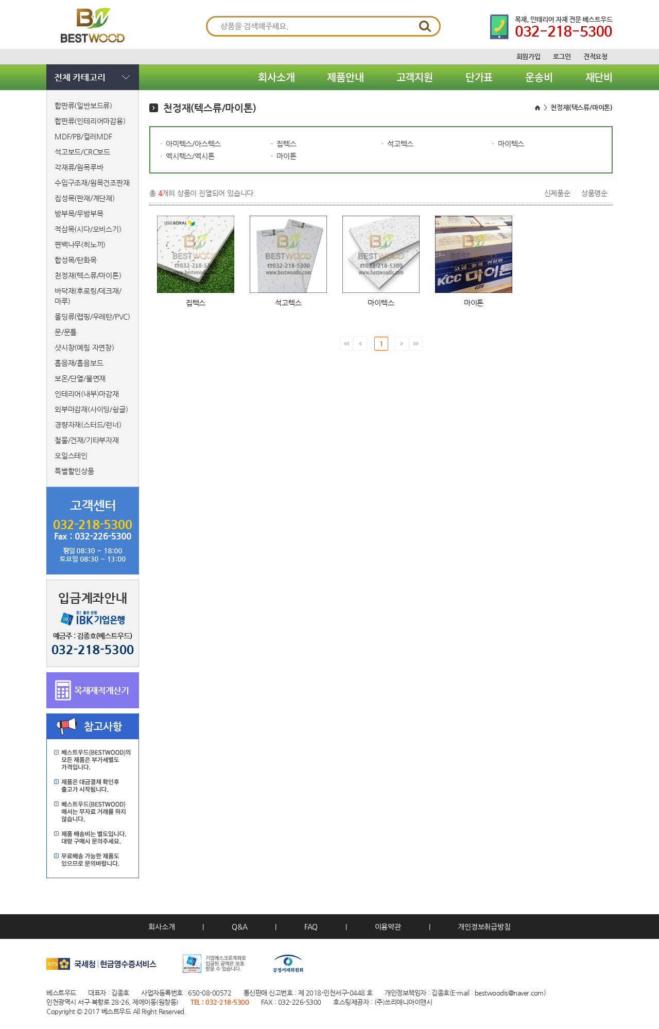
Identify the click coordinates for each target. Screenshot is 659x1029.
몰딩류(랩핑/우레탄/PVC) (92, 316)
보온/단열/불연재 (80, 378)
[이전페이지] (360, 344)
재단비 (599, 76)
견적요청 (595, 56)
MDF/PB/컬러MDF (83, 136)
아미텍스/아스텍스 (193, 143)
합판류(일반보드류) (83, 105)
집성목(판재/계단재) (85, 198)
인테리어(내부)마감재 (87, 394)
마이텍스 (511, 143)
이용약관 (388, 926)
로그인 (562, 56)
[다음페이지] (402, 344)
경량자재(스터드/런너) (88, 425)
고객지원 (414, 76)
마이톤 (286, 156)
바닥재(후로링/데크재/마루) (88, 296)
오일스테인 (71, 455)
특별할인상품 (74, 471)
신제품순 (557, 193)
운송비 (538, 76)
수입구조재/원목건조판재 (92, 183)
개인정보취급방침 (484, 926)
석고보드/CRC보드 (82, 152)
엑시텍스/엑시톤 (190, 156)
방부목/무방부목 (79, 214)
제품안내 (345, 76)
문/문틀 (66, 332)
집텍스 (286, 143)
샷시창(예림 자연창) (84, 347)
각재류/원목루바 (79, 167)
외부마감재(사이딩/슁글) (91, 409)
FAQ (311, 926)
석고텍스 (400, 143)
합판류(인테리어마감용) (90, 121)
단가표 (479, 76)
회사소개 (276, 76)
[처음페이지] (346, 344)
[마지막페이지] (416, 344)
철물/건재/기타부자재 (87, 440)
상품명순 (594, 193)
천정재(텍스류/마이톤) (88, 275)
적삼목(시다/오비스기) (88, 229)
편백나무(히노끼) (80, 244)
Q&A (239, 926)
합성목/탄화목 (76, 260)
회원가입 (528, 56)
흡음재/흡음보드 (79, 363)
